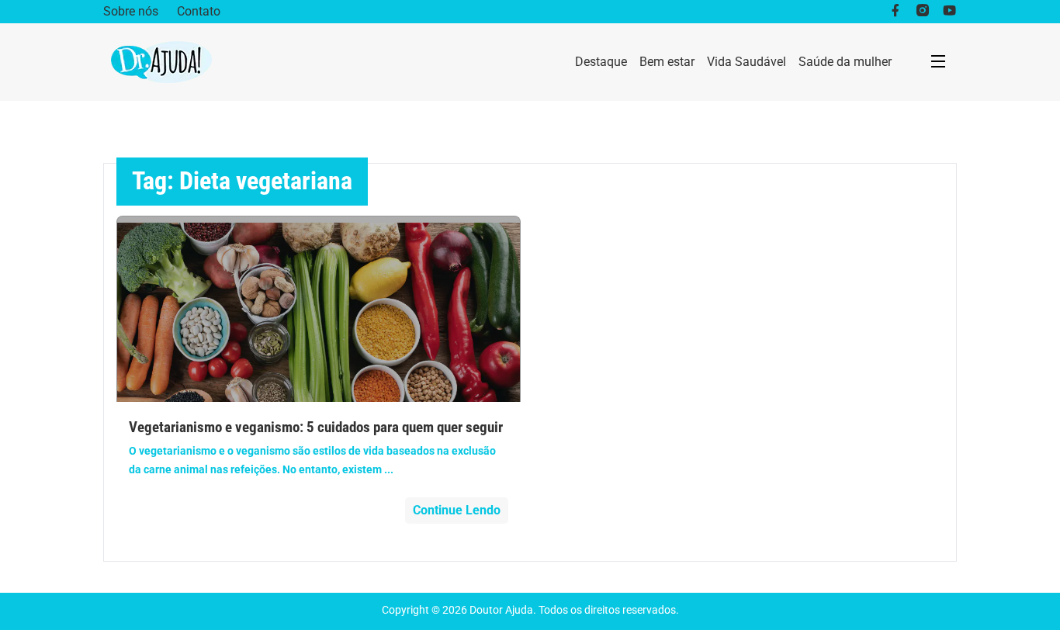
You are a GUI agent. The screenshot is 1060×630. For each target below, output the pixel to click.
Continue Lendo (457, 510)
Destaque (601, 61)
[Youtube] (949, 11)
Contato (198, 11)
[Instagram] (922, 11)
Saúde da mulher (845, 61)
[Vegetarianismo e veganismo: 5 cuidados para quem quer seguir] (318, 309)
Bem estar (667, 61)
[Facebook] (895, 11)
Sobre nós (130, 11)
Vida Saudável (746, 61)
